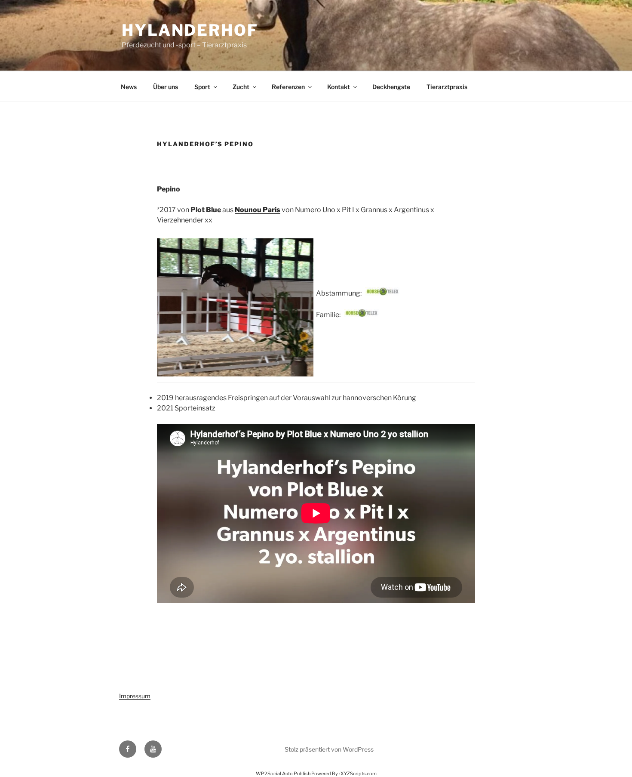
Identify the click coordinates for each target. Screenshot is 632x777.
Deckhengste (391, 86)
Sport (202, 86)
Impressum (134, 696)
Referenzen (288, 86)
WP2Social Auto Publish (283, 774)
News (129, 86)
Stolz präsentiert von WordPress (329, 749)
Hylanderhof (190, 30)
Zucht (241, 86)
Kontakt (338, 86)
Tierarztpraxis (446, 86)
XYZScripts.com (359, 774)
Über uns (165, 86)
